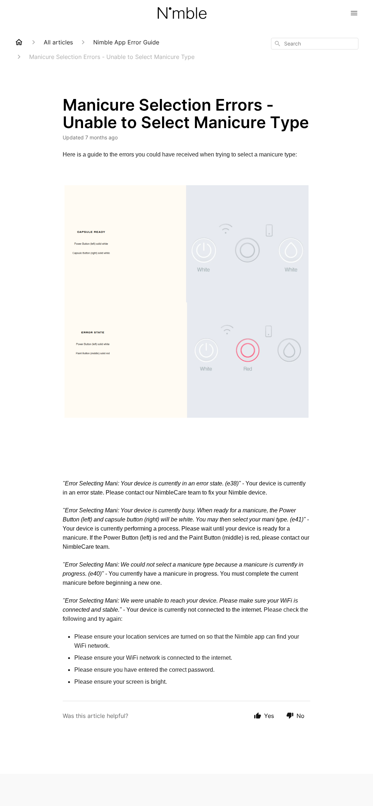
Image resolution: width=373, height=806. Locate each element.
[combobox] (314, 43)
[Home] (19, 42)
